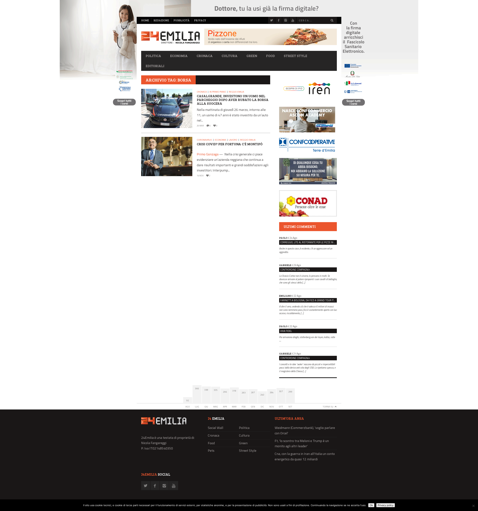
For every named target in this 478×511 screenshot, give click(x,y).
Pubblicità (181, 20)
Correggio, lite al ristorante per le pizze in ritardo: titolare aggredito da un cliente (308, 242)
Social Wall (215, 427)
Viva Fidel (286, 331)
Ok (371, 505)
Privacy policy (385, 505)
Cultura (230, 55)
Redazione (161, 20)
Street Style (295, 55)
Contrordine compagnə (295, 269)
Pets (211, 450)
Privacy (200, 20)
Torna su (328, 406)
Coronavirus (204, 140)
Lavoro (233, 140)
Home (145, 20)
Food (270, 55)
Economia (179, 55)
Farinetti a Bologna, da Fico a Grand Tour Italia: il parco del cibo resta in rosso (308, 300)
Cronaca (205, 55)
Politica (153, 55)
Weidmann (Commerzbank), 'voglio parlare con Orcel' (305, 430)
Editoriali (155, 66)
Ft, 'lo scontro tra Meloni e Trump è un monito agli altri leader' (302, 443)
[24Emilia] (170, 37)
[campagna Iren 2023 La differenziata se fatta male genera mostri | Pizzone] (270, 44)
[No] (473, 506)
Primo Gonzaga (207, 154)
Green (251, 55)
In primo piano (217, 91)
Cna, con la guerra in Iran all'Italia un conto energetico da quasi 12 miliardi (305, 456)
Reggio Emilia (236, 91)
